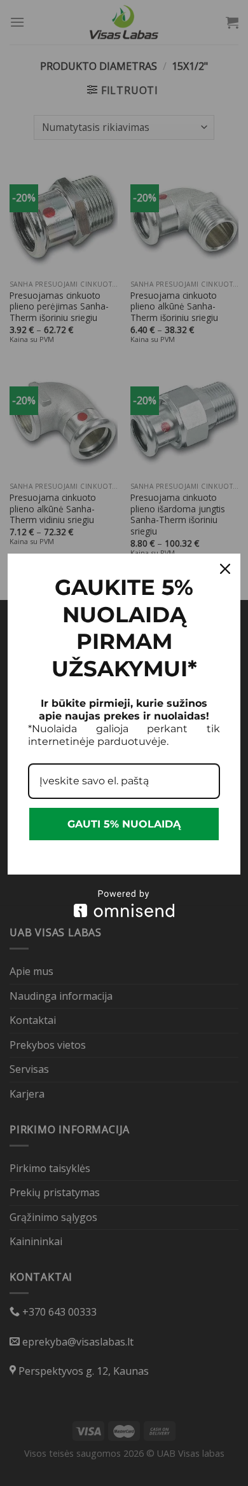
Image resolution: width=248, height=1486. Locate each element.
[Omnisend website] (124, 903)
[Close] (225, 569)
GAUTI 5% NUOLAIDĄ (124, 824)
